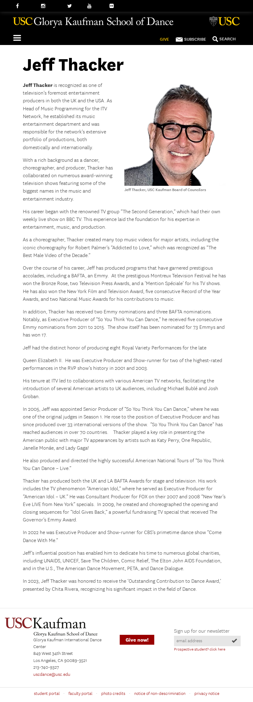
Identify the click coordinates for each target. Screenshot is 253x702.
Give (164, 39)
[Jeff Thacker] (175, 184)
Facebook (25, 6)
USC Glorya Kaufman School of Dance (124, 25)
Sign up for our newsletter (202, 631)
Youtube (95, 6)
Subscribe (195, 39)
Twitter (74, 6)
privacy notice (206, 693)
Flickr (115, 6)
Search (227, 39)
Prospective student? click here (199, 649)
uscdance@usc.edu (51, 674)
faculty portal (80, 693)
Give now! (137, 640)
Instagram (51, 6)
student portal (47, 693)
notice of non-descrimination (159, 693)
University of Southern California (226, 22)
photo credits (113, 693)
